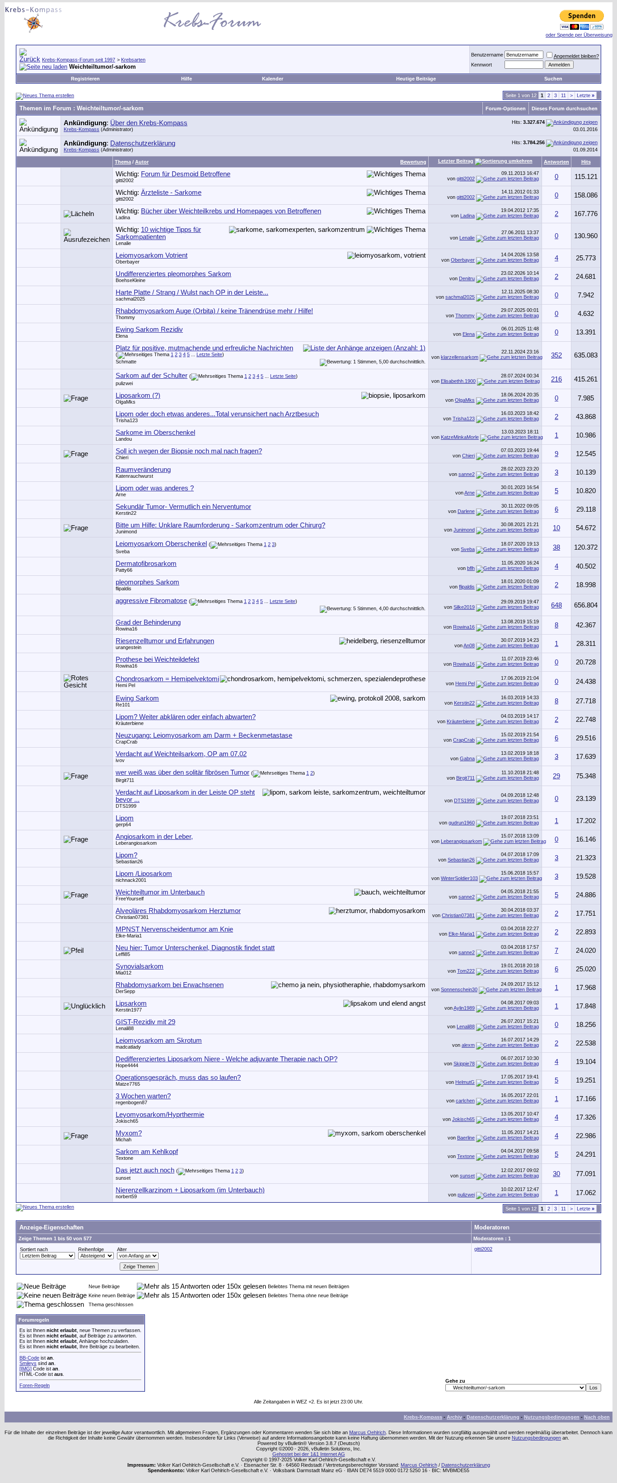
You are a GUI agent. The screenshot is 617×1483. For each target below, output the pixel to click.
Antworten (556, 162)
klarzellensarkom (459, 357)
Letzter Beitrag (455, 161)
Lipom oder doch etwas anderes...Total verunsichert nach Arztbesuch (217, 414)
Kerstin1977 (129, 1009)
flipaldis (123, 588)
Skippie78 (464, 1063)
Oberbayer (128, 261)
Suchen (553, 78)
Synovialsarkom (140, 966)
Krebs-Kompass (81, 129)
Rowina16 (126, 628)
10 (556, 528)
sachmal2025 (130, 298)
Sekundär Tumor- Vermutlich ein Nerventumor (183, 506)
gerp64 (123, 824)
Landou (124, 439)
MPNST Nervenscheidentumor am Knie (174, 929)
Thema (123, 162)
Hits (586, 162)
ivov (120, 760)
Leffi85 (123, 954)
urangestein (128, 647)
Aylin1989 (464, 1008)
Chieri (122, 457)
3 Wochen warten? (143, 1096)
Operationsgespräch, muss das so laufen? (178, 1077)
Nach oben (597, 1417)
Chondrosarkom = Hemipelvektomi (167, 679)
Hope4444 (127, 1065)
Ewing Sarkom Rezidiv (149, 329)
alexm (468, 1045)
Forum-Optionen (506, 108)
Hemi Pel (125, 685)
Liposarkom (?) (138, 395)
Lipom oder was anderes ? (155, 488)
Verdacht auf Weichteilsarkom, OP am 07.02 (181, 754)
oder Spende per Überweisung (579, 35)
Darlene (466, 511)
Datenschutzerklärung (142, 143)
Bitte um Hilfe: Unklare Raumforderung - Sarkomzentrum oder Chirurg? (220, 525)
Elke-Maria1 (129, 935)
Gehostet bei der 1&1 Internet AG (308, 1454)
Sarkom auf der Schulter (151, 375)
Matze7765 (128, 1084)
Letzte (585, 95)
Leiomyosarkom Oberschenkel (161, 543)
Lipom (125, 818)
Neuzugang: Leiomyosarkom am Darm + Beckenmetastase (204, 735)
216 (556, 379)
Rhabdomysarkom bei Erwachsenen (170, 985)
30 (556, 1173)
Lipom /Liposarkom (144, 873)
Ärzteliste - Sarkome (171, 192)
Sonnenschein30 (459, 989)
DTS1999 (126, 806)
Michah (123, 1139)
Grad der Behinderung (148, 622)
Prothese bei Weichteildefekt (157, 659)
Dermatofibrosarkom (146, 563)
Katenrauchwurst (134, 476)
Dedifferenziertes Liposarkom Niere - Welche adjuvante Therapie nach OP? (226, 1059)
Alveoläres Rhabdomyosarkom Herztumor (178, 910)
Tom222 (466, 971)
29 (556, 776)
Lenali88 (125, 1028)
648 (556, 605)
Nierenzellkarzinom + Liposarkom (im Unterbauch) (190, 1190)
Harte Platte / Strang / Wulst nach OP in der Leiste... (192, 292)
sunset (123, 1178)
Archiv (454, 1417)
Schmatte (126, 361)
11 (563, 95)
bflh (471, 568)
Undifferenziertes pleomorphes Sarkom (173, 274)
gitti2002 (125, 180)
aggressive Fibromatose (151, 600)
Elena (122, 336)
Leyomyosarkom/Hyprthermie (160, 1114)
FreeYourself (130, 898)
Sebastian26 (129, 861)
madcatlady (128, 1047)
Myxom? (129, 1133)
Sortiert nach (34, 1249)
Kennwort (481, 64)
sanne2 (466, 474)
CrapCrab (126, 741)
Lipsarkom (131, 1003)
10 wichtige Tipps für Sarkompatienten (158, 233)
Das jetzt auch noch (145, 1170)
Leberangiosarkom (136, 843)
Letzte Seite (209, 354)
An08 (469, 645)
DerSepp (125, 991)
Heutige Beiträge (416, 78)
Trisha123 (127, 420)
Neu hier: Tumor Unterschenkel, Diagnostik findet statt (195, 947)
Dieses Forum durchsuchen (565, 108)
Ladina (123, 217)
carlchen (465, 1100)
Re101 (123, 704)
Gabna (467, 758)
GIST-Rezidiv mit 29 (145, 1022)
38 (556, 547)
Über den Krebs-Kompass (148, 123)
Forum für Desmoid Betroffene (185, 174)
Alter (122, 1249)
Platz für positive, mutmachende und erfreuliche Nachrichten (204, 348)
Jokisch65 (127, 1121)
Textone (124, 1158)
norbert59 (126, 1196)
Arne (121, 494)
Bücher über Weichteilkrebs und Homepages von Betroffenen (231, 211)
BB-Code (29, 1358)
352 (556, 355)
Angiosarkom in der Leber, (154, 836)
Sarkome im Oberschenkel (155, 432)
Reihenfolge (91, 1249)
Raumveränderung (143, 469)
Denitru (467, 278)
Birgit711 (125, 780)
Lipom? (126, 855)
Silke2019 (464, 607)
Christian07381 (132, 917)
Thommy (125, 317)
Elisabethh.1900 (458, 381)
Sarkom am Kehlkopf (147, 1151)
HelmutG (465, 1082)
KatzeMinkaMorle (460, 437)
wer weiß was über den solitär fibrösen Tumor (182, 772)
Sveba (123, 551)
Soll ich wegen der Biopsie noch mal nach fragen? (189, 451)
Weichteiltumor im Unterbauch (160, 892)
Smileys (28, 1363)
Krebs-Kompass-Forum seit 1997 (78, 59)
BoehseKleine (130, 280)
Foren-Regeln (34, 1385)
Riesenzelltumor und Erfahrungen (165, 641)
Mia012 (123, 972)
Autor (142, 162)
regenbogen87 (131, 1102)
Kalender (272, 78)
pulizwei (124, 383)
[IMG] (25, 1368)
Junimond (126, 531)
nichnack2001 (131, 880)
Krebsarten (133, 59)
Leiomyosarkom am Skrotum (159, 1040)
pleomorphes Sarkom (147, 582)
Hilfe (186, 78)
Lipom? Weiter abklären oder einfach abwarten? (186, 716)
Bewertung (413, 162)
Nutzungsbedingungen (552, 1417)
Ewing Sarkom (137, 698)
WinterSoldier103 (459, 878)
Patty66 (124, 570)
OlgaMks (126, 402)
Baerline (466, 1137)
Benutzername (487, 54)
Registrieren (85, 78)
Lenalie (123, 243)
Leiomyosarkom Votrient (151, 255)
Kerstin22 (126, 513)
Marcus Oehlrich (367, 1432)
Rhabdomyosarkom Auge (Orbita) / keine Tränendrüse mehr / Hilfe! (214, 311)
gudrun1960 (462, 822)
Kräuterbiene (130, 723)
